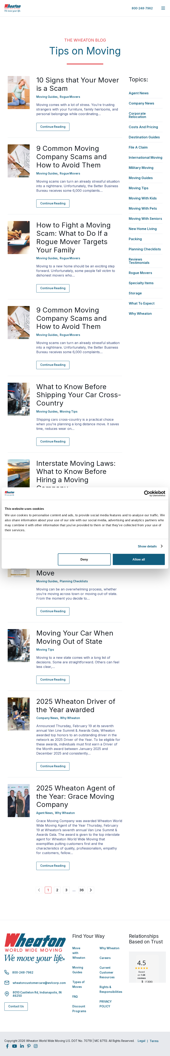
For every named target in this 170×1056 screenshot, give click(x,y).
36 (81, 890)
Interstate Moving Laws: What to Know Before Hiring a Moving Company (76, 475)
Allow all (138, 559)
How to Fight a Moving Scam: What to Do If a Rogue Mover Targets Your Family (73, 237)
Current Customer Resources (107, 972)
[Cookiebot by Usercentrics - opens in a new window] (147, 493)
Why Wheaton (109, 948)
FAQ (75, 996)
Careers (105, 958)
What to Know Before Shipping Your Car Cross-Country (78, 394)
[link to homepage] (12, 8)
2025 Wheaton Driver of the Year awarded (75, 705)
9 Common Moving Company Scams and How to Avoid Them (71, 156)
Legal (141, 1040)
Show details (147, 546)
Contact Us (16, 1006)
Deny (84, 559)
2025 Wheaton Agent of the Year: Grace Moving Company (75, 796)
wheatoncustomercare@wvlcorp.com (39, 983)
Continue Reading (53, 126)
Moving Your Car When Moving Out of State (74, 637)
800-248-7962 (142, 8)
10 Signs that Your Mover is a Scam (77, 84)
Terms (154, 1041)
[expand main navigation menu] (163, 8)
